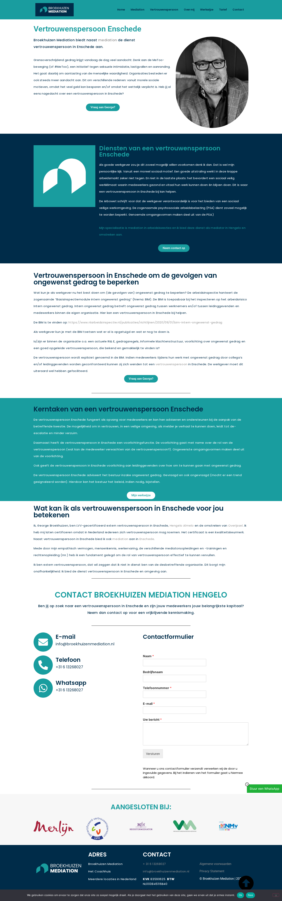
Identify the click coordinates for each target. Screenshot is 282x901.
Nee (250, 895)
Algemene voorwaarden (215, 864)
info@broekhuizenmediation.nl (166, 871)
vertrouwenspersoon (171, 364)
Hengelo (176, 525)
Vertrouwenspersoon (164, 10)
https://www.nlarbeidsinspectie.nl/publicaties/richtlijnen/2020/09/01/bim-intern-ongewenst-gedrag (145, 322)
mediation (107, 40)
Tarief (223, 10)
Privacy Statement (212, 871)
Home (121, 10)
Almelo (188, 525)
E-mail (65, 637)
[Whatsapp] (43, 688)
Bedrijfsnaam (153, 672)
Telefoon (68, 660)
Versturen (153, 754)
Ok (240, 895)
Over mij (189, 10)
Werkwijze (206, 10)
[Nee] (276, 895)
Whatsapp (71, 683)
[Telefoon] (43, 665)
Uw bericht (152, 719)
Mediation (137, 10)
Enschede (146, 539)
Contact (238, 10)
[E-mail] (43, 642)
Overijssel (235, 525)
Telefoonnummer (157, 688)
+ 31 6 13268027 (154, 864)
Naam (148, 656)
